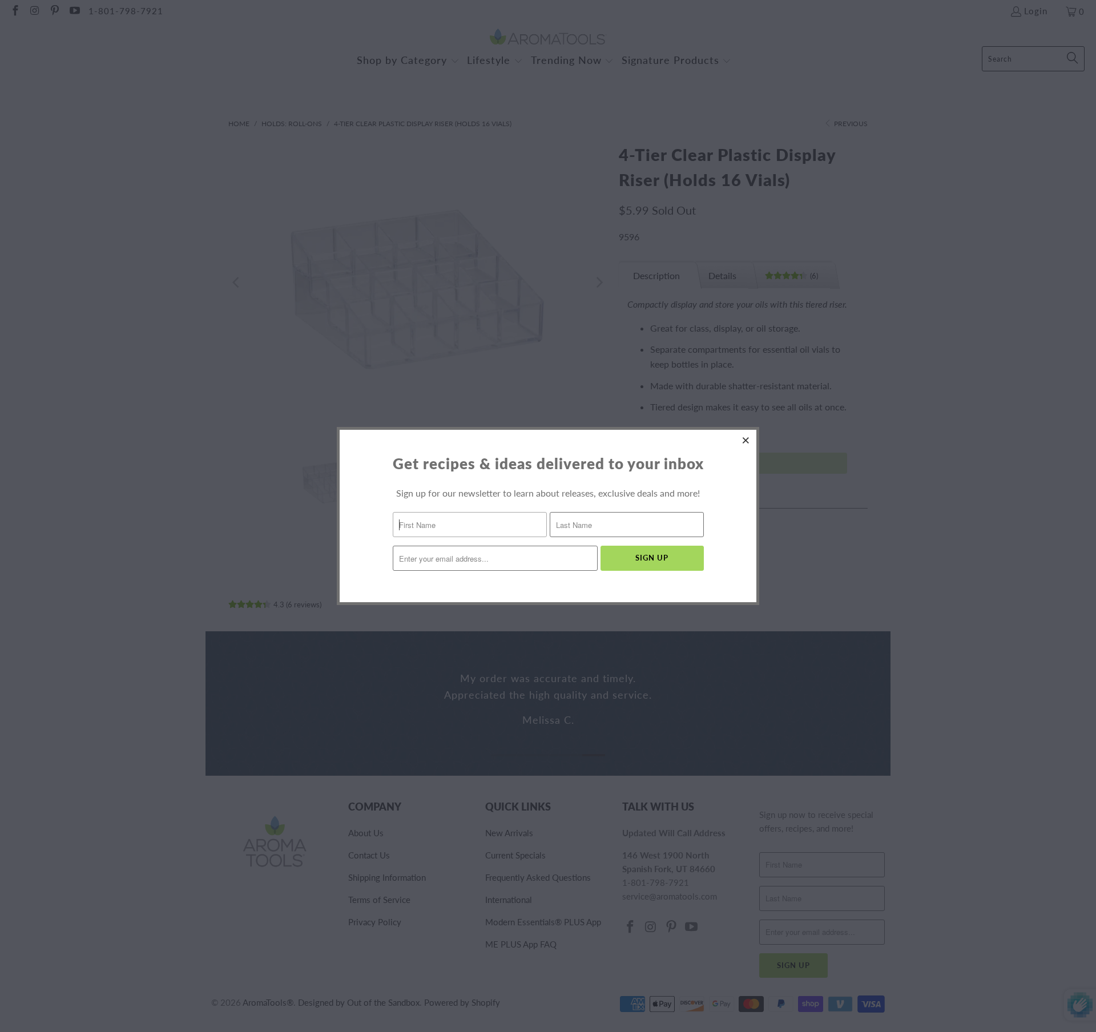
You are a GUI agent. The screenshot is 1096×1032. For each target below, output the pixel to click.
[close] (746, 440)
